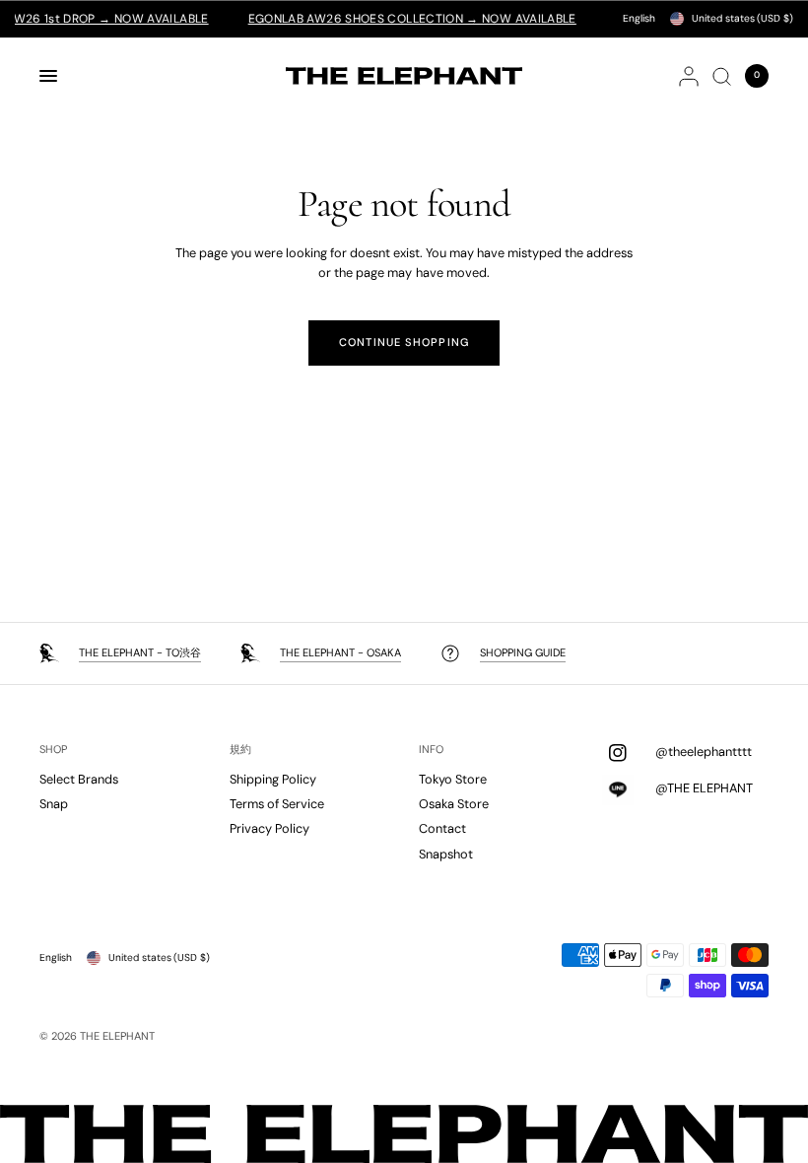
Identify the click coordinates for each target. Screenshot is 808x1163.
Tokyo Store (453, 779)
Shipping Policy (273, 779)
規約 (240, 749)
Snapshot (446, 854)
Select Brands (78, 779)
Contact (442, 828)
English (639, 18)
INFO (431, 749)
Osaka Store (454, 803)
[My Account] (689, 75)
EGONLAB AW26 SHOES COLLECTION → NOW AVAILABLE (396, 19)
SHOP (53, 749)
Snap (53, 803)
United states (742, 18)
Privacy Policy (269, 828)
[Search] (722, 75)
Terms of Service (277, 803)
